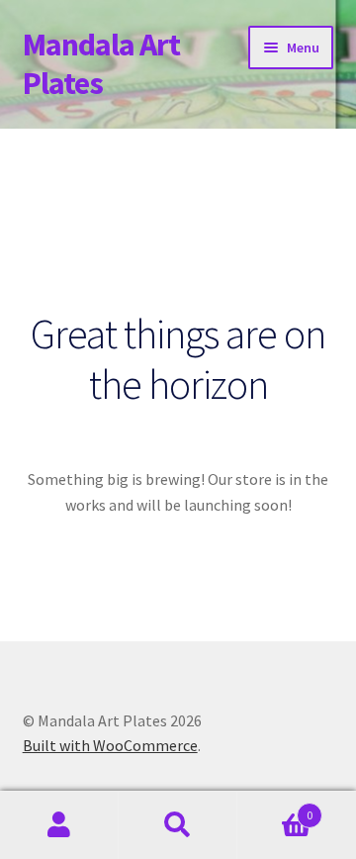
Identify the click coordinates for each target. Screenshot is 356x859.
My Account (59, 825)
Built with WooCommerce (110, 745)
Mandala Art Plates (101, 64)
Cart (274, 808)
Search (178, 825)
